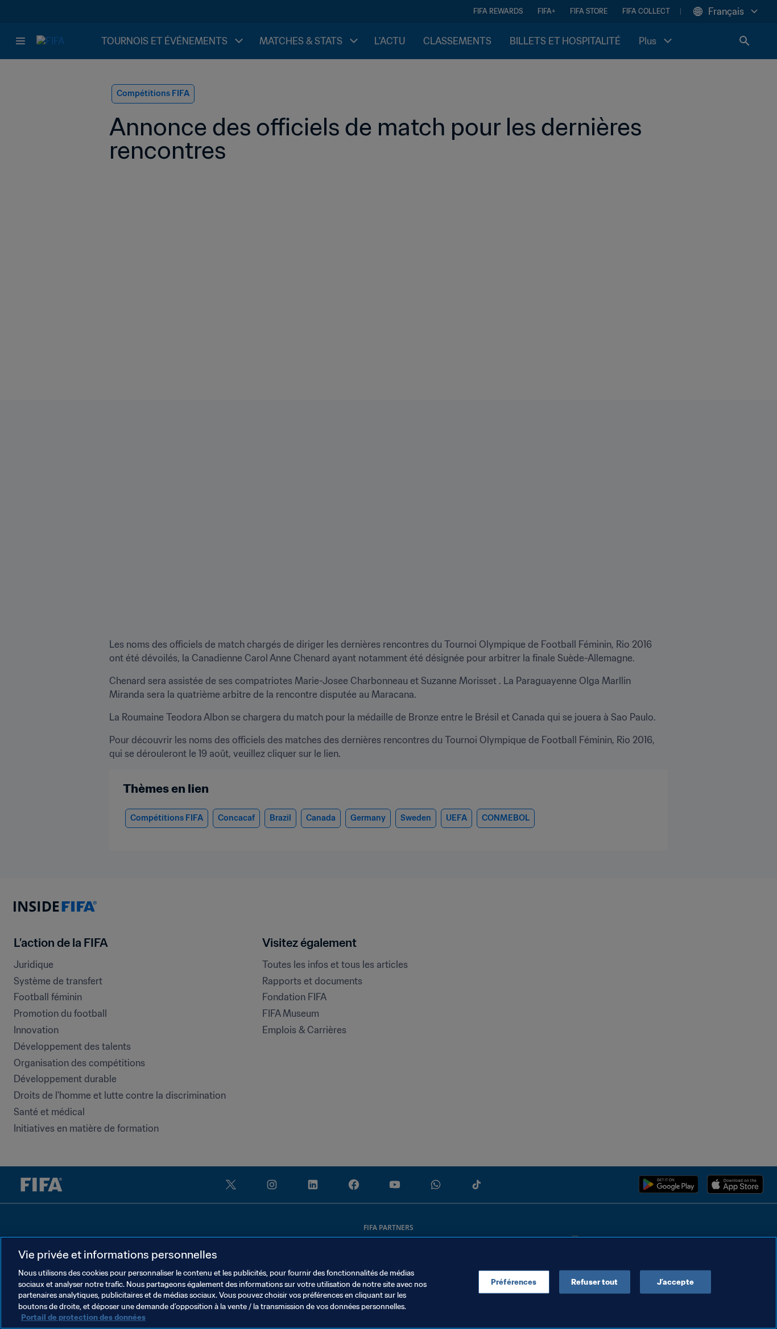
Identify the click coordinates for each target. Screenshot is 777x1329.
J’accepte (675, 1281)
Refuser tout (594, 1281)
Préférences (513, 1281)
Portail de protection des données (83, 1317)
